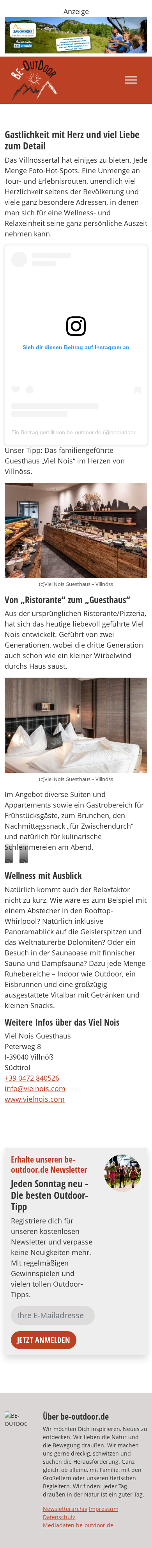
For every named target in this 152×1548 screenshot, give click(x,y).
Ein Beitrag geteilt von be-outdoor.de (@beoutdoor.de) (78, 432)
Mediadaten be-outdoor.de (78, 1525)
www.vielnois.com (35, 1099)
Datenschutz (59, 1517)
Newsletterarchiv (65, 1508)
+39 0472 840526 (32, 1078)
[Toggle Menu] (131, 80)
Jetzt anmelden (43, 1340)
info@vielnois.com (35, 1088)
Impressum (103, 1508)
